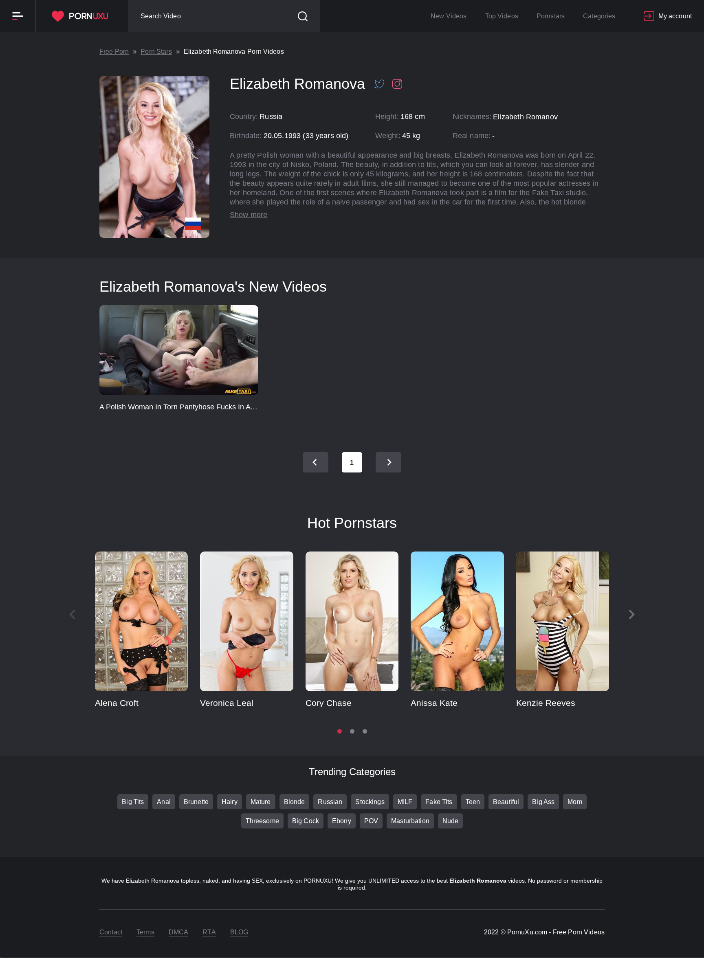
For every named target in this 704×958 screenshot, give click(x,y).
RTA (209, 932)
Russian (330, 801)
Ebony (341, 820)
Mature (261, 801)
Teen (473, 801)
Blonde (294, 801)
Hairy (230, 801)
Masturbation (410, 820)
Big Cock (305, 820)
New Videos (448, 16)
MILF (405, 801)
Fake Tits (438, 801)
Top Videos (501, 16)
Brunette (196, 801)
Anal (164, 801)
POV (371, 820)
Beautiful (506, 801)
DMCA (179, 932)
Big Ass (543, 801)
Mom (575, 801)
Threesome (262, 820)
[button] (631, 614)
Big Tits (133, 801)
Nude (450, 820)
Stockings (369, 801)
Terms (145, 932)
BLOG (239, 932)
